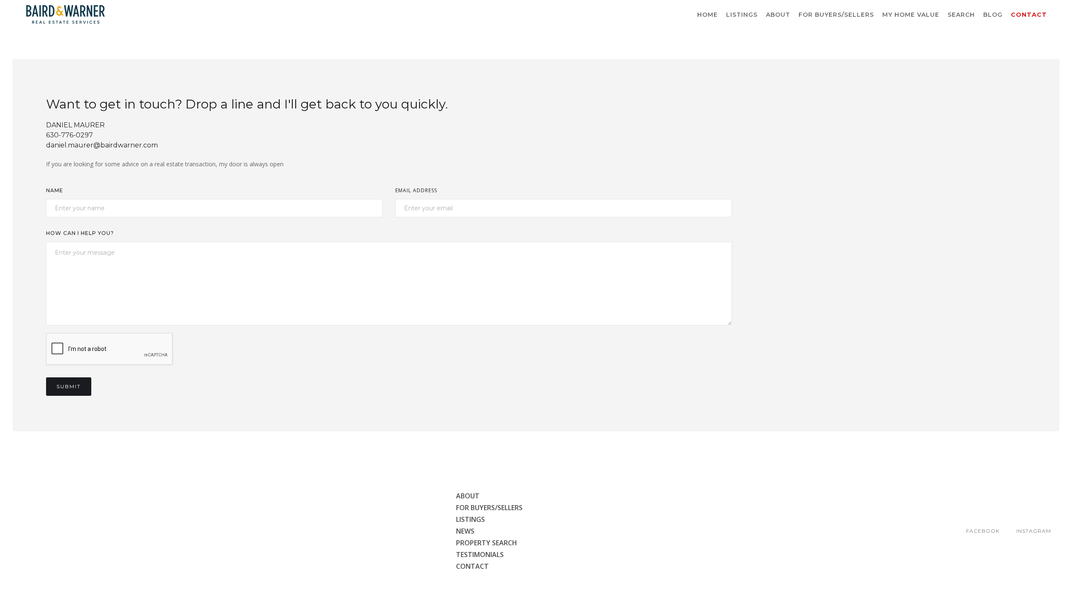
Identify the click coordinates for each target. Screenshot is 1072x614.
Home (707, 14)
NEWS (465, 531)
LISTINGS (742, 14)
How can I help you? (80, 233)
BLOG (992, 14)
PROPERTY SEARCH (486, 542)
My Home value (910, 14)
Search (961, 14)
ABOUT (778, 14)
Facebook (983, 531)
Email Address (416, 190)
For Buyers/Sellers (836, 14)
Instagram (1033, 531)
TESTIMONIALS (480, 554)
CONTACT (472, 566)
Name (54, 190)
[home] (65, 15)
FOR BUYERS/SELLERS (489, 507)
